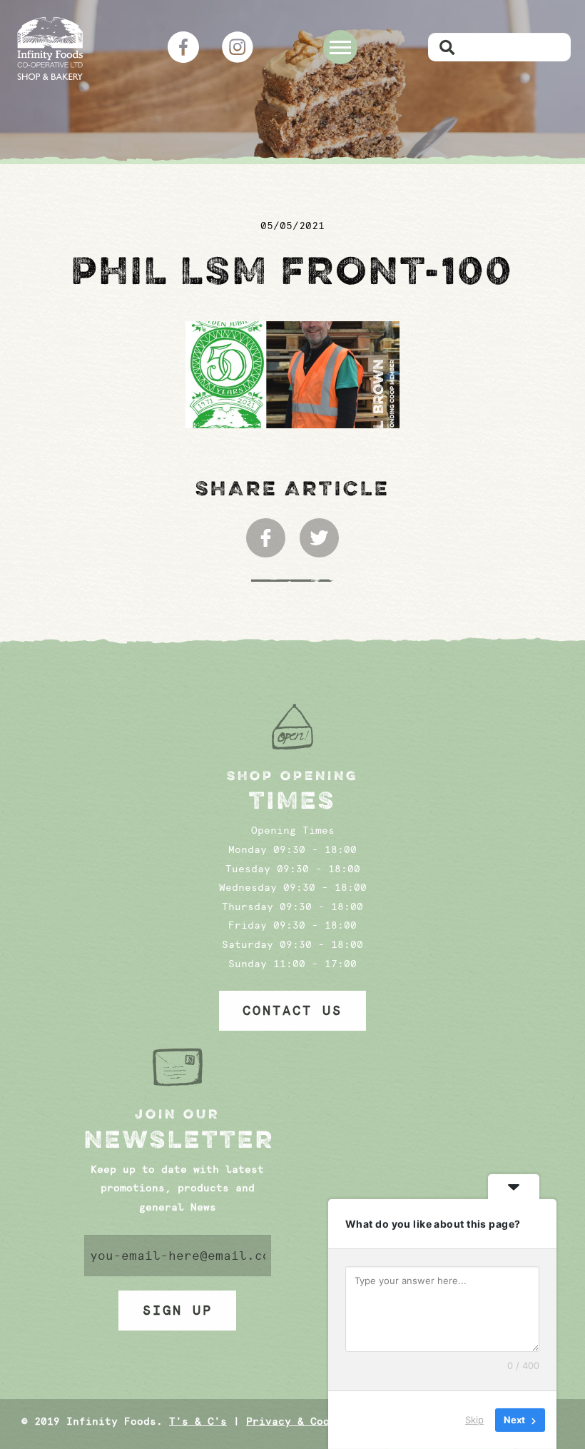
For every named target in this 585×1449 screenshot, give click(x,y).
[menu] (340, 47)
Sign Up (178, 1310)
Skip (474, 1419)
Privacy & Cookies (300, 1421)
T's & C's (198, 1421)
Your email (178, 1255)
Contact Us (292, 1011)
